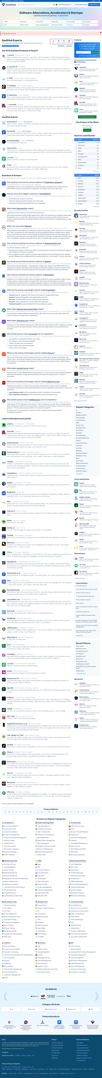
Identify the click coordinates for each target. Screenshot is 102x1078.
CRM (5, 21)
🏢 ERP (37, 867)
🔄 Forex (5, 978)
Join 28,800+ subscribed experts (87, 55)
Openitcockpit (82, 198)
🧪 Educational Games (42, 972)
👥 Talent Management (76, 963)
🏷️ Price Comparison (9, 846)
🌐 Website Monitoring (9, 873)
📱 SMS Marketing (75, 925)
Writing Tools (24, 25)
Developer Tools (81, 428)
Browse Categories (57, 1043)
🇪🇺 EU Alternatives (80, 62)
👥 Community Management (78, 934)
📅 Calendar (73, 840)
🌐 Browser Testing (8, 928)
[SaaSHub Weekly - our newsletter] (53, 4)
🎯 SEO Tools (73, 867)
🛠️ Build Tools (6, 937)
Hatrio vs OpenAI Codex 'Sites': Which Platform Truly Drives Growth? (86, 631)
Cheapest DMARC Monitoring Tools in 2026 (86, 616)
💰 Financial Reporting (9, 972)
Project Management (42, 25)
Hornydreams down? (82, 651)
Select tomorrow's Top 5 (10, 46)
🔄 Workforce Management (78, 960)
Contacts (17, 1055)
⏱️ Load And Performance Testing (13, 887)
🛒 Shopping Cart (8, 843)
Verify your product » (80, 400)
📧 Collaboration (74, 928)
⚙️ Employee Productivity (77, 972)
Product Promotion (8, 1055)
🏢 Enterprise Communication (78, 911)
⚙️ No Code (31, 1009)
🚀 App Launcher (74, 846)
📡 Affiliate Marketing (76, 881)
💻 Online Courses (41, 949)
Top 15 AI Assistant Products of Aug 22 (20, 50)
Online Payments (81, 466)
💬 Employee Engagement (77, 955)
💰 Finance (6, 943)
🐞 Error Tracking (8, 925)
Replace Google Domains (84, 1058)
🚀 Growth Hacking (75, 890)
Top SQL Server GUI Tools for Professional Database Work (87, 626)
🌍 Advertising (73, 870)
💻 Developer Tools (9, 902)
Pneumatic (81, 154)
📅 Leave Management (76, 958)
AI (76, 410)
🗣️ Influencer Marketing (76, 887)
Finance (70, 25)
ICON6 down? (80, 671)
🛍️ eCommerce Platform (10, 826)
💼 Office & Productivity (76, 826)
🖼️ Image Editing (41, 905)
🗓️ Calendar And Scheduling (44, 835)
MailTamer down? (81, 648)
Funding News (56, 1053)
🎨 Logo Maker (40, 928)
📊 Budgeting (6, 963)
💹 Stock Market (7, 966)
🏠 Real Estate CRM (42, 893)
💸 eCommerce (8, 823)
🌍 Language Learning (42, 958)
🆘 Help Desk (39, 876)
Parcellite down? (81, 656)
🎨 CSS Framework (41, 925)
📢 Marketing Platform (77, 861)
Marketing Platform (81, 453)
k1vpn (79, 168)
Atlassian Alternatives (82, 1050)
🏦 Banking (5, 960)
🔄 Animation (39, 922)
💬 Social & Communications (78, 908)
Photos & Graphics (81, 471)
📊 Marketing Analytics (76, 893)
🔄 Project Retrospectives (44, 852)
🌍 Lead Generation (41, 873)
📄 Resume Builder (75, 949)
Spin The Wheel (53, 1073)
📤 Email (71, 829)
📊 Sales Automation (42, 881)
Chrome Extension (57, 1048)
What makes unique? (20, 208)
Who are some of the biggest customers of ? (29, 194)
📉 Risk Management (42, 843)
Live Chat (79, 448)
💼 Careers (39, 955)
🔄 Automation (73, 835)
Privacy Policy (12, 1073)
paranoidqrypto (82, 162)
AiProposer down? (81, 661)
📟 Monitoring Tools (9, 861)
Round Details (61, 46)
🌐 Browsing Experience (77, 855)
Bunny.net (35, 1073)
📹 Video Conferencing (76, 914)
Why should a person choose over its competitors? (30, 334)
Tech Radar (79, 1043)
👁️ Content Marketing (76, 873)
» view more (96, 171)
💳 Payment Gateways (9, 852)
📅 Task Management (42, 826)
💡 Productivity (75, 823)
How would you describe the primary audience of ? (35, 182)
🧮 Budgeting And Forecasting (45, 846)
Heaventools (81, 145)
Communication (80, 420)
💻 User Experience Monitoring (12, 896)
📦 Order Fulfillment (8, 855)
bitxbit (80, 148)
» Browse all (79, 473)
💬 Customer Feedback (9, 832)
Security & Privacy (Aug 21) (83, 592)
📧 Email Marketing (75, 864)
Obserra (80, 203)
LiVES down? (80, 654)
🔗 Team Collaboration (42, 832)
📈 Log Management (9, 867)
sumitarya (80, 165)
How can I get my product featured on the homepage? (18, 803)
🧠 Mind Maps (73, 852)
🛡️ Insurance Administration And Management (17, 955)
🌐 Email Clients (74, 917)
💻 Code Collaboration (9, 914)
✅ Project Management (44, 823)
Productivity (39, 21)
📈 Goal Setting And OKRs (77, 849)
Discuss (23, 1055)
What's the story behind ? (19, 226)
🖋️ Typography (40, 931)
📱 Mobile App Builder (9, 931)
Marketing (55, 21)
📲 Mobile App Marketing (77, 896)
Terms (20, 1073)
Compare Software (51, 809)
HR (5, 25)
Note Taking (79, 461)
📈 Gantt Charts (40, 855)
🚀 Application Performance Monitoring (15, 878)
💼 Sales (38, 864)
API (33, 1055)
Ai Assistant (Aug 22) (81, 585)
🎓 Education (40, 943)
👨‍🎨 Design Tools (41, 902)
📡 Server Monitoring (9, 890)
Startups (22, 1)
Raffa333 (80, 183)
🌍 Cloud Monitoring (9, 893)
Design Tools (80, 425)
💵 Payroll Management (76, 966)
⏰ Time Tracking (74, 946)
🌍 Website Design (41, 917)
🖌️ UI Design (39, 937)
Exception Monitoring (82, 438)
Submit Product (94, 4)
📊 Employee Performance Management (82, 952)
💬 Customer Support (42, 870)
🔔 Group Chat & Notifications (78, 832)
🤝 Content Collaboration (77, 931)
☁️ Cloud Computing (9, 905)
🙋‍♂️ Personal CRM (41, 896)
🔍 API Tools (6, 911)
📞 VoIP (71, 922)
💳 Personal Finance (8, 946)
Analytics (78, 412)
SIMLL (79, 151)
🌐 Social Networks (75, 905)
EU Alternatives (81, 1060)
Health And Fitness (81, 443)
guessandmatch (82, 201)
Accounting (71, 21)
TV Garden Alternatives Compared (85, 596)
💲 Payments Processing (10, 952)
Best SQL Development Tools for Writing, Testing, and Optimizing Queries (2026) (86, 621)
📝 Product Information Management (14, 837)
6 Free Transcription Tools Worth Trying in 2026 (87, 607)
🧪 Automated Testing (9, 919)
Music (77, 458)
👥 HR (71, 943)
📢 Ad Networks (74, 878)
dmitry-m (80, 195)
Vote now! (87, 130)
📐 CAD (37, 919)
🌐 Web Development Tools (11, 917)
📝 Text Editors (7, 908)
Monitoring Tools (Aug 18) (82, 611)
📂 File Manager (40, 878)
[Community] (56, 4)
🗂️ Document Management (78, 837)
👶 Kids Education (41, 963)
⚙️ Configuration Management (12, 934)
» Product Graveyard (79, 578)
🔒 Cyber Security (8, 870)
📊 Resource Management (44, 849)
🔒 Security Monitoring (9, 876)
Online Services (80, 468)
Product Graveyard (82, 1053)
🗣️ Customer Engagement (44, 890)
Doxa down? (79, 659)
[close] (100, 32)
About (29, 1055)
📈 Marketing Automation (77, 876)
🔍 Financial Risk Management (12, 969)
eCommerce (87, 21)
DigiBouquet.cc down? (82, 664)
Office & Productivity (82, 463)
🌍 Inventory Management (10, 835)
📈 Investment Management (11, 975)
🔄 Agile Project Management (45, 840)
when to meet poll (70, 1073)
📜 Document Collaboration (78, 937)
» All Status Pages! (81, 673)
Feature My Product (81, 4)
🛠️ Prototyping (40, 914)
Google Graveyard (81, 1055)
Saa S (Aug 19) (80, 603)
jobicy (79, 159)
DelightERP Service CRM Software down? (86, 667)
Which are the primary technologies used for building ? (31, 290)
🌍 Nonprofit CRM (41, 884)
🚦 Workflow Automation (43, 829)
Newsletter (55, 1058)
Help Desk (23, 21)
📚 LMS (37, 946)
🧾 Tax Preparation (8, 958)
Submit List (55, 1055)
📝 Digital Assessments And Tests (46, 969)
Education (87, 25)
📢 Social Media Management (78, 884)
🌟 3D (37, 911)
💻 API (91, 1009)
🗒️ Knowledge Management (78, 843)
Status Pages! (56, 1050)
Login (99, 1)
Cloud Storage (80, 417)
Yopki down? (80, 646)
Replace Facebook (82, 1045)
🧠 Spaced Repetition (42, 952)
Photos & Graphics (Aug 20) (83, 599)
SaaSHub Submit (10, 117)
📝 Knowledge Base (42, 837)
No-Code (7, 1067)
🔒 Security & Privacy (9, 864)
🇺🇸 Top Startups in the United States (85, 60)
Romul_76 (80, 186)
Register (94, 1)
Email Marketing (81, 435)
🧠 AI (11, 1009)
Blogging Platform (81, 415)
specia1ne (80, 181)
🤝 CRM (38, 861)
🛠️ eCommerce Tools (9, 829)
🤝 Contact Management (43, 887)
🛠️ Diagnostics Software (10, 884)
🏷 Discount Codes (8, 840)
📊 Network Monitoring (9, 881)
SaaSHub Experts (12, 40)
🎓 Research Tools (41, 966)
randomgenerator (82, 156)
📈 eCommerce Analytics (10, 849)
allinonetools (81, 142)
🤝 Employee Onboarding (77, 969)
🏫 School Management (43, 960)
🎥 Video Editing (40, 934)
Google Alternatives (82, 1048)
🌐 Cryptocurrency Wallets (11, 949)
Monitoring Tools (57, 25)
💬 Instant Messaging (76, 919)
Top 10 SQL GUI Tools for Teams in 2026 (86, 589)
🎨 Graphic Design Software (44, 908)
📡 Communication (76, 902)
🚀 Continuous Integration (10, 922)
